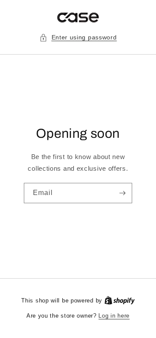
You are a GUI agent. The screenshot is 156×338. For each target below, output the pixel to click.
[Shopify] (119, 300)
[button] (78, 37)
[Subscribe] (122, 193)
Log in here (114, 315)
